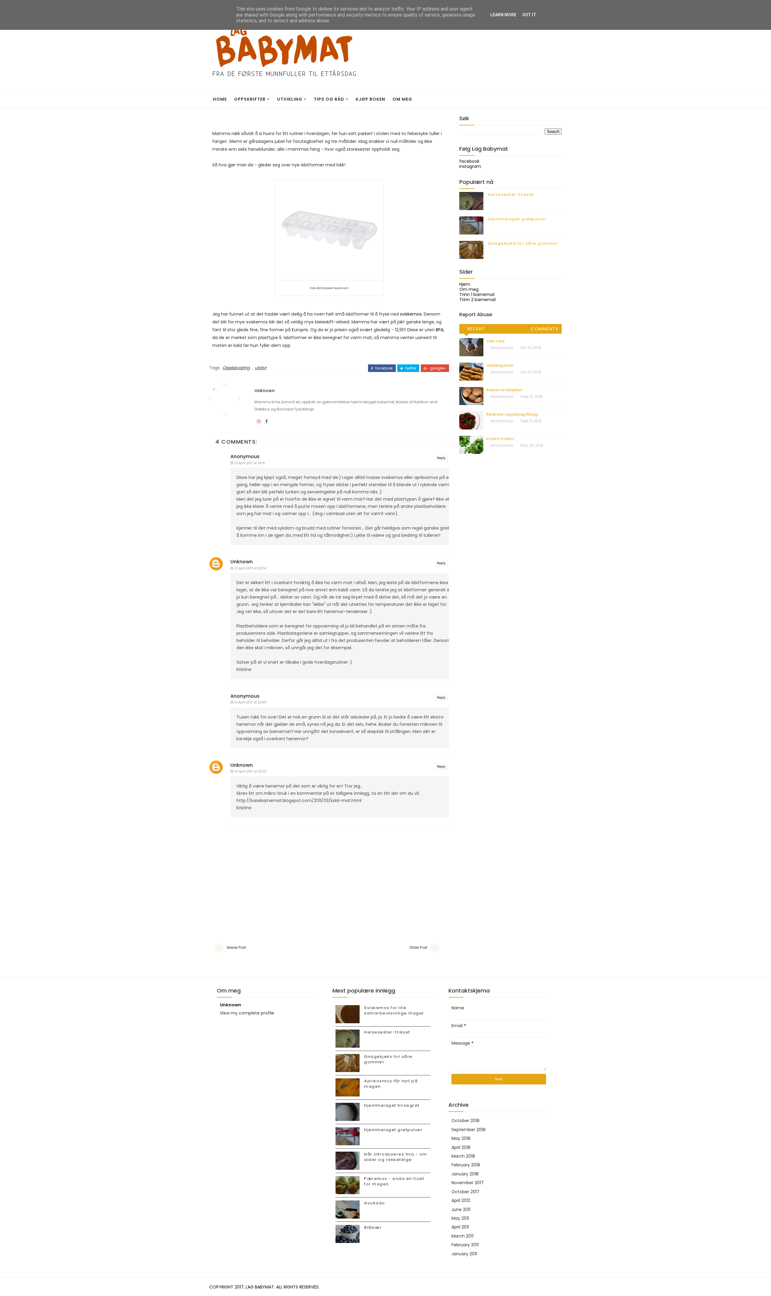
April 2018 (460, 1147)
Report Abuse (475, 314)
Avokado (374, 1203)
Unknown (264, 391)
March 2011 (462, 1236)
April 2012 (460, 1200)
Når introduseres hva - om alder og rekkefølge (395, 1156)
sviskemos (411, 314)
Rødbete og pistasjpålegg (512, 414)
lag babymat (260, 1287)
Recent (476, 329)
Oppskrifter (250, 99)
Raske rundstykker (504, 390)
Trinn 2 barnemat (477, 300)
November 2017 (467, 1183)
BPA (439, 330)
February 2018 (465, 1165)
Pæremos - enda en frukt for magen (394, 1181)
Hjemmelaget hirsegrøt (392, 1105)
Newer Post (236, 947)
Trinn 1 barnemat (477, 294)
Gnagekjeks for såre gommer (523, 243)
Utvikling (289, 99)
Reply (441, 458)
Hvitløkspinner (500, 365)
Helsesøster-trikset (511, 194)
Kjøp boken (370, 99)
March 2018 (463, 1156)
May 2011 (460, 1218)
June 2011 (460, 1209)
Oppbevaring (236, 368)
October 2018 (465, 1121)
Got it (529, 14)
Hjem (464, 284)
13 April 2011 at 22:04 (250, 568)
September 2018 (468, 1130)
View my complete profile (247, 1013)
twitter (410, 368)
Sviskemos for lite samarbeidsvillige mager (394, 1010)
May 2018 (460, 1138)
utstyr (261, 368)
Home (220, 99)
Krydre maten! (500, 439)
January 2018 (465, 1174)
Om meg (402, 99)
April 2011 (460, 1227)
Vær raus (495, 341)
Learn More (503, 14)
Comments (544, 329)
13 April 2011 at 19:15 (249, 463)
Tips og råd (329, 99)
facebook (383, 368)
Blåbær (373, 1227)
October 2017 (465, 1192)
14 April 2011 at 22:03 (250, 771)
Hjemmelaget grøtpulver (517, 219)
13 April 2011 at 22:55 (250, 702)
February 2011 (465, 1245)
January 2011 (464, 1254)
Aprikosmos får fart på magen (391, 1083)
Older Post (418, 947)
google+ (437, 368)
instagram (470, 166)
